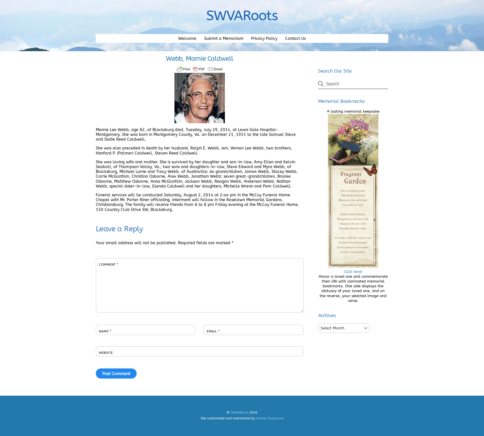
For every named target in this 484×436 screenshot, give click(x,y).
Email (213, 331)
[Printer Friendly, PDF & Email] (199, 69)
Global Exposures (270, 418)
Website (106, 353)
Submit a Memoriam (224, 38)
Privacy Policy (264, 38)
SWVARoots (239, 412)
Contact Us (295, 38)
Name (105, 331)
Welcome (187, 38)
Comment (108, 264)
